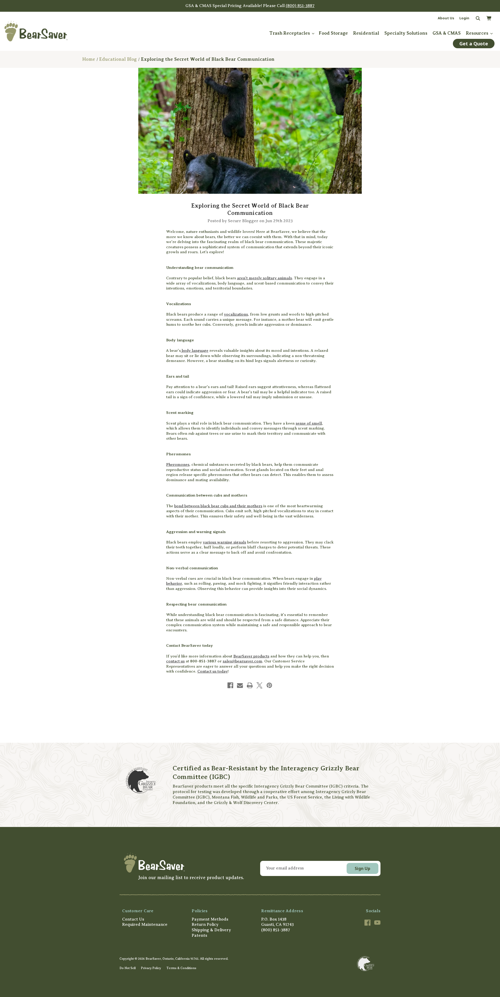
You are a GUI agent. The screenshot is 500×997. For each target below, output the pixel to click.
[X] (259, 685)
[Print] (250, 685)
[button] (183, 862)
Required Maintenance (144, 924)
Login (464, 18)
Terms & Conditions (181, 968)
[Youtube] (377, 923)
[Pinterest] (269, 685)
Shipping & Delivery (211, 930)
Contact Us (133, 919)
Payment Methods (210, 919)
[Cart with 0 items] (489, 18)
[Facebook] (230, 685)
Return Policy (205, 924)
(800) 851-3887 (300, 5)
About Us (446, 18)
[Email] (240, 685)
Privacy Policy (151, 968)
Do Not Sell (128, 968)
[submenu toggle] (313, 33)
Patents (199, 935)
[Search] (477, 18)
